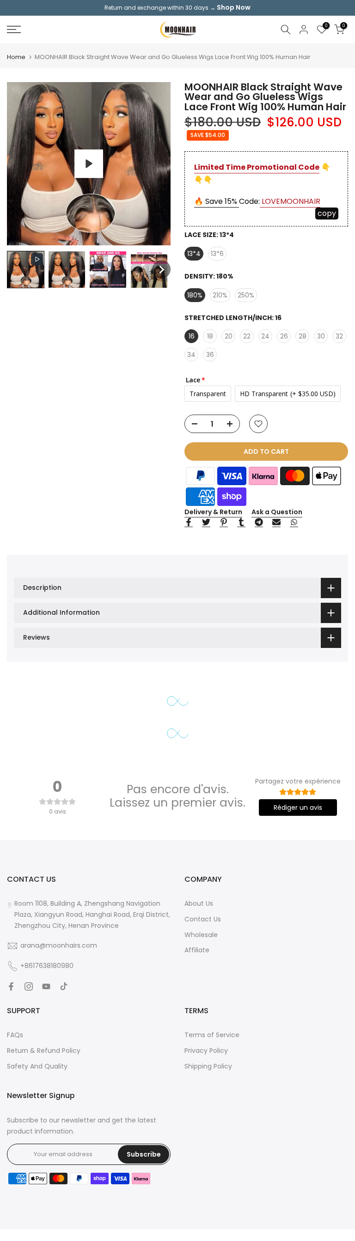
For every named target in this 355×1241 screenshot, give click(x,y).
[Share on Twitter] (206, 522)
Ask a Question (276, 512)
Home (16, 57)
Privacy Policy (206, 1050)
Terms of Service (211, 1034)
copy (327, 213)
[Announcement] (177, 7)
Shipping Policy (208, 1066)
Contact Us (202, 919)
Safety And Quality (37, 1066)
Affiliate (196, 950)
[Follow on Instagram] (28, 986)
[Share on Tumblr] (241, 522)
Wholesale (201, 934)
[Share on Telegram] (259, 522)
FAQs (15, 1034)
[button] (25, 269)
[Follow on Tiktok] (64, 986)
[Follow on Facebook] (11, 986)
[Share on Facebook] (188, 522)
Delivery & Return (213, 512)
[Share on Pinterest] (224, 522)
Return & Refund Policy (43, 1050)
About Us (198, 903)
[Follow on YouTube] (46, 986)
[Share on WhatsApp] (294, 522)
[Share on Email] (276, 522)
